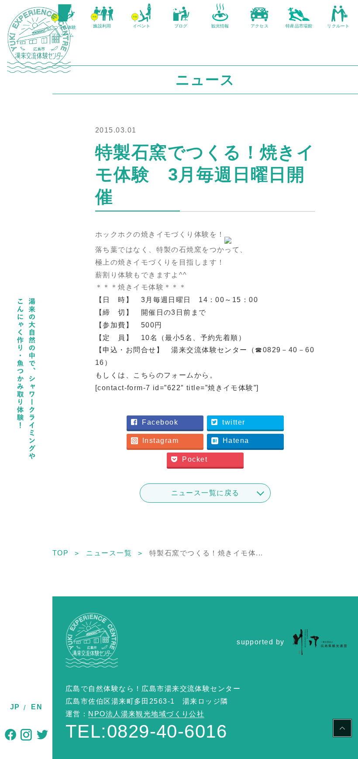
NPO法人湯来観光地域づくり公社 (146, 714)
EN (36, 707)
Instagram (160, 440)
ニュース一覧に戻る (205, 493)
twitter (233, 422)
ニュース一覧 (109, 553)
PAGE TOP (342, 729)
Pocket (194, 459)
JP (15, 707)
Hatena (236, 440)
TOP (60, 553)
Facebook (160, 422)
